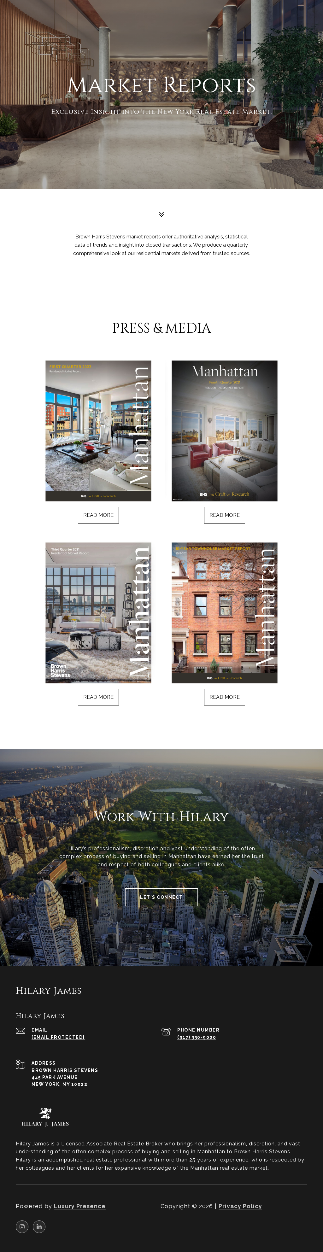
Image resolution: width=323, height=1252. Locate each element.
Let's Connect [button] (161, 897)
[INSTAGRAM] (22, 1226)
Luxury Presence (80, 1206)
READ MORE (98, 515)
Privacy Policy (240, 1206)
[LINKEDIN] (39, 1226)
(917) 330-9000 (196, 1037)
